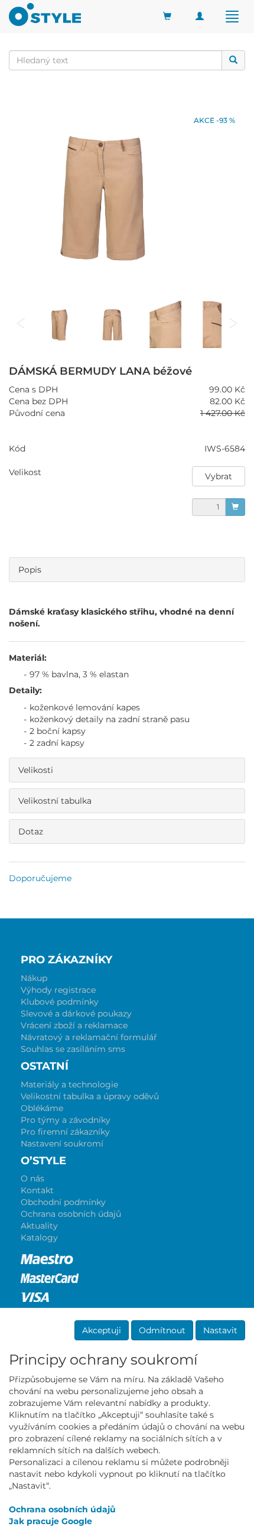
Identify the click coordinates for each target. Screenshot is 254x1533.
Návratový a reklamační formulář (89, 1037)
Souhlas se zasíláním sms (73, 1049)
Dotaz (30, 831)
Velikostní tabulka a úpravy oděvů (90, 1096)
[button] (218, 476)
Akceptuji (101, 1330)
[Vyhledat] (233, 60)
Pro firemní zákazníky (65, 1131)
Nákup (34, 978)
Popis (29, 569)
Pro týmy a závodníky (65, 1120)
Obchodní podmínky (63, 1202)
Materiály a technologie (69, 1084)
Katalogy (39, 1237)
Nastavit (220, 1330)
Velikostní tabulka (55, 800)
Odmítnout (162, 1330)
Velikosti (35, 770)
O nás (32, 1178)
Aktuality (39, 1225)
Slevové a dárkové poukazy (76, 1013)
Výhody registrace (58, 990)
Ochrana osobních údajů (71, 1214)
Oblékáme (42, 1108)
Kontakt (37, 1190)
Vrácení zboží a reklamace (74, 1025)
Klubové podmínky (60, 1001)
